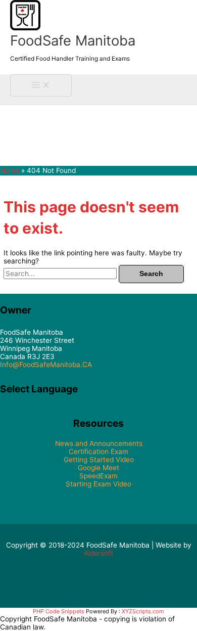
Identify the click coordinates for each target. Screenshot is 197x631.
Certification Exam (98, 451)
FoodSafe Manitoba (72, 40)
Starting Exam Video (98, 484)
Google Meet (98, 468)
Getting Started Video (99, 460)
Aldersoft (98, 553)
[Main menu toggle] (41, 85)
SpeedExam (98, 476)
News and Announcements (98, 443)
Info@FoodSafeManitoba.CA (46, 364)
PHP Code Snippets (58, 611)
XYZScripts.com (143, 611)
